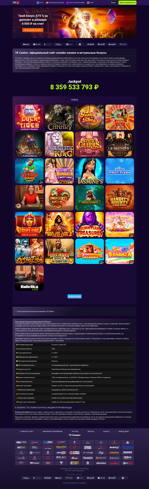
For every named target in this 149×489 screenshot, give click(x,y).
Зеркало (90, 431)
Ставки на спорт (27, 431)
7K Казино (74, 435)
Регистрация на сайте (32, 30)
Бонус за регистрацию (77, 2)
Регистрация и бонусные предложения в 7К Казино (35, 311)
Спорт (92, 2)
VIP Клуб (75, 431)
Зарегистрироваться (127, 3)
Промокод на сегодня (56, 2)
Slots (42, 2)
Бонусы (106, 431)
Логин (113, 3)
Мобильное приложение (52, 431)
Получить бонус (74, 296)
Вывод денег (124, 431)
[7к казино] (17, 3)
